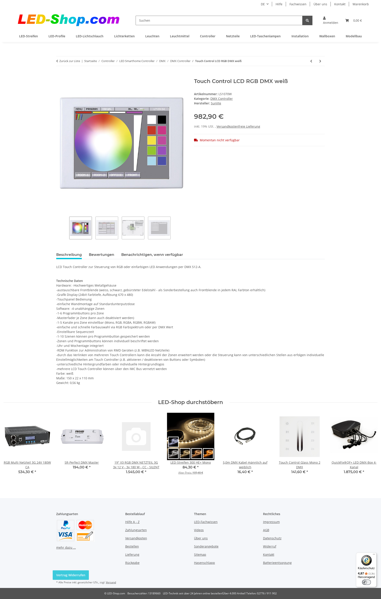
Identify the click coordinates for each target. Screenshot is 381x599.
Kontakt (340, 4)
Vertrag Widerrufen (70, 575)
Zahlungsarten (136, 530)
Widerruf (269, 546)
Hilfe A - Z (132, 522)
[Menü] (374, 555)
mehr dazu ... (66, 547)
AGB (266, 530)
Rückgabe (132, 563)
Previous (11, 446)
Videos (199, 530)
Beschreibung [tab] (69, 255)
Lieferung (132, 554)
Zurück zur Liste (69, 61)
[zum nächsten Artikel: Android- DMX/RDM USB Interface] (320, 61)
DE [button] (263, 4)
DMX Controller (221, 98)
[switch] (366, 582)
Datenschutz (272, 538)
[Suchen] (307, 20)
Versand (111, 582)
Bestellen (132, 546)
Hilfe (279, 4)
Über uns (320, 4)
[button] (330, 20)
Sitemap (200, 554)
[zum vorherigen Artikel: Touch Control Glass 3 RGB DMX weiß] (311, 61)
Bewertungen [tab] (101, 255)
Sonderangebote (206, 546)
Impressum (271, 522)
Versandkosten (136, 538)
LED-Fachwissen (206, 522)
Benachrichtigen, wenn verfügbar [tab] (152, 255)
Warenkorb (361, 4)
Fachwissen (297, 4)
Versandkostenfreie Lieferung (238, 126)
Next (370, 446)
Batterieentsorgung (277, 563)
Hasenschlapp (204, 563)
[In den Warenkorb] (59, 75)
